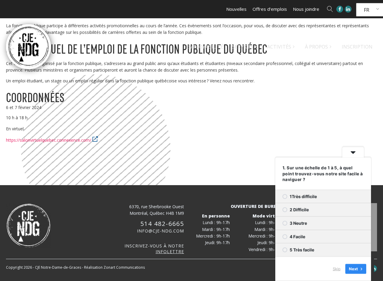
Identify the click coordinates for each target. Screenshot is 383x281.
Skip (337, 268)
